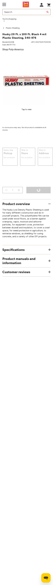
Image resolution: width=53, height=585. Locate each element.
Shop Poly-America (13, 49)
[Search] (47, 12)
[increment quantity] (19, 190)
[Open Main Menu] (4, 4)
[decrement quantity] (6, 190)
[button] (41, 5)
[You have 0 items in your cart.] (49, 4)
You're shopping (9, 19)
